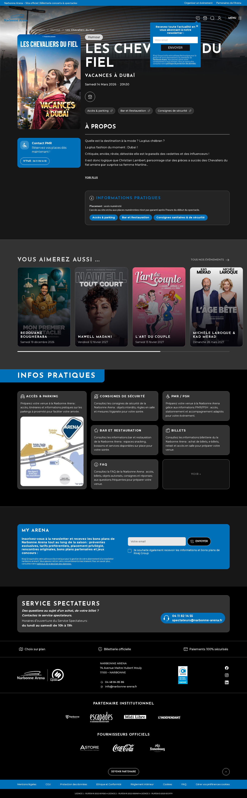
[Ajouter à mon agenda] (90, 97)
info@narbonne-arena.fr (121, 686)
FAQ (184, 784)
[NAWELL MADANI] (101, 307)
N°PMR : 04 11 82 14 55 (34, 161)
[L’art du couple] (159, 307)
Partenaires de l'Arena (228, 2)
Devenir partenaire (123, 772)
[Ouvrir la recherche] (212, 18)
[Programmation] (205, 18)
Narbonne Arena (160, 59)
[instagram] (227, 675)
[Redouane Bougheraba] (44, 307)
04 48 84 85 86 (114, 682)
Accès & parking (103, 217)
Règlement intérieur (142, 784)
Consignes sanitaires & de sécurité (180, 217)
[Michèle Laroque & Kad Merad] (216, 307)
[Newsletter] (198, 18)
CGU (48, 784)
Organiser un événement (198, 2)
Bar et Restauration (135, 217)
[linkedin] (227, 682)
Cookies (167, 784)
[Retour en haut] (226, 771)
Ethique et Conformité (108, 784)
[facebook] (227, 668)
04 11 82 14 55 (182, 616)
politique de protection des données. (54, 563)
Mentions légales (26, 784)
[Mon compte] (219, 18)
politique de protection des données (181, 63)
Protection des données (73, 784)
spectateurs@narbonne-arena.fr (197, 620)
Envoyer (175, 47)
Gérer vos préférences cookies (213, 784)
